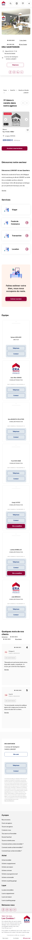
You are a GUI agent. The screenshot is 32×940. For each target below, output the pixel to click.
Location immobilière (7, 890)
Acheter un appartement (8, 863)
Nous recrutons (6, 820)
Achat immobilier (6, 860)
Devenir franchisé (7, 837)
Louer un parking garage (8, 900)
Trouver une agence (7, 826)
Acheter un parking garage (9, 881)
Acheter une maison (7, 867)
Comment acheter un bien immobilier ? (12, 844)
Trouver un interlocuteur (8, 840)
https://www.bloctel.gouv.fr (9, 800)
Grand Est (12, 90)
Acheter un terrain (7, 870)
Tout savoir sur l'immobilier (9, 833)
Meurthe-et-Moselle (24, 90)
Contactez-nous (6, 830)
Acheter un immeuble (8, 877)
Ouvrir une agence (7, 823)
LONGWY (26, 92)
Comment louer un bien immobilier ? (12, 851)
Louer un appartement (8, 893)
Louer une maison (7, 897)
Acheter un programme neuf (10, 874)
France (5, 90)
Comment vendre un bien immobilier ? (12, 847)
